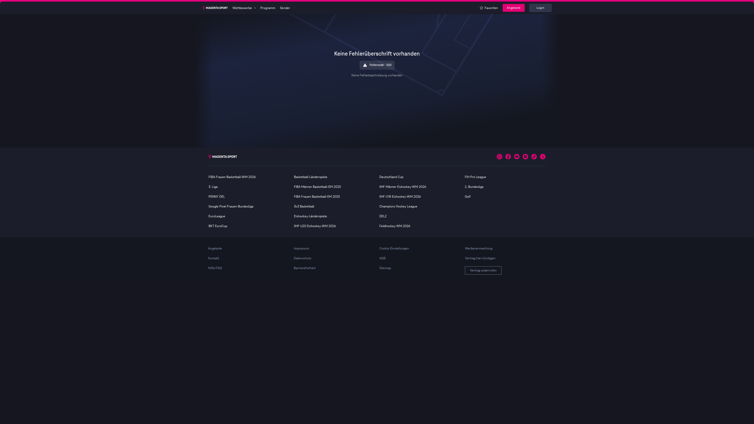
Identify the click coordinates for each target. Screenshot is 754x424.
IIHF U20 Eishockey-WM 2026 (315, 226)
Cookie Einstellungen (394, 248)
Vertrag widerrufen (483, 270)
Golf (468, 196)
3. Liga (213, 187)
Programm (267, 8)
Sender (285, 8)
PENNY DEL (217, 196)
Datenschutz (302, 258)
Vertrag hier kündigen (480, 258)
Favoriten (491, 8)
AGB (382, 258)
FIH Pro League (475, 177)
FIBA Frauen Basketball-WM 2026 (232, 177)
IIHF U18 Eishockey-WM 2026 (400, 196)
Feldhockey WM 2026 (394, 226)
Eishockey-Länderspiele (310, 216)
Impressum (301, 248)
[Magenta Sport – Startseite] (215, 7)
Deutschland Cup (391, 177)
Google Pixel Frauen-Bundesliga (231, 206)
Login (540, 8)
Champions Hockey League (398, 206)
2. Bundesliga (474, 187)
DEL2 (383, 216)
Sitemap (385, 268)
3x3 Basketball (304, 206)
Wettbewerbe (242, 8)
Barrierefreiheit (305, 268)
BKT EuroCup (218, 226)
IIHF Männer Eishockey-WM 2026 (402, 187)
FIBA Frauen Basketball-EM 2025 (317, 196)
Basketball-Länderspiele (310, 177)
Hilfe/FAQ (215, 268)
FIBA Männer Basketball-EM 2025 (317, 187)
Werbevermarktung (478, 248)
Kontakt (213, 258)
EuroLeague (217, 216)
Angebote (514, 8)
